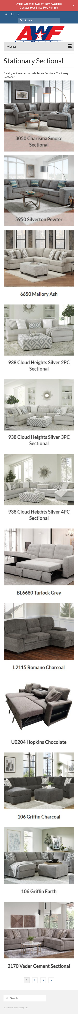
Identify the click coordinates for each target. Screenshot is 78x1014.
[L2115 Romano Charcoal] (39, 638)
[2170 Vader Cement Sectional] (39, 937)
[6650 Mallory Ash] (39, 265)
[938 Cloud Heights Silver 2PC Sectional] (39, 340)
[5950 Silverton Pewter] (39, 190)
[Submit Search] (20, 20)
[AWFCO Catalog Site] (39, 34)
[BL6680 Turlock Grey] (39, 564)
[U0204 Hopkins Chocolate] (39, 713)
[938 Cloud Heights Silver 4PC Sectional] (39, 489)
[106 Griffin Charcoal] (39, 788)
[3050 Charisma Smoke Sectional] (39, 116)
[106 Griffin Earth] (39, 862)
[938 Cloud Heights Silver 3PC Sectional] (39, 414)
